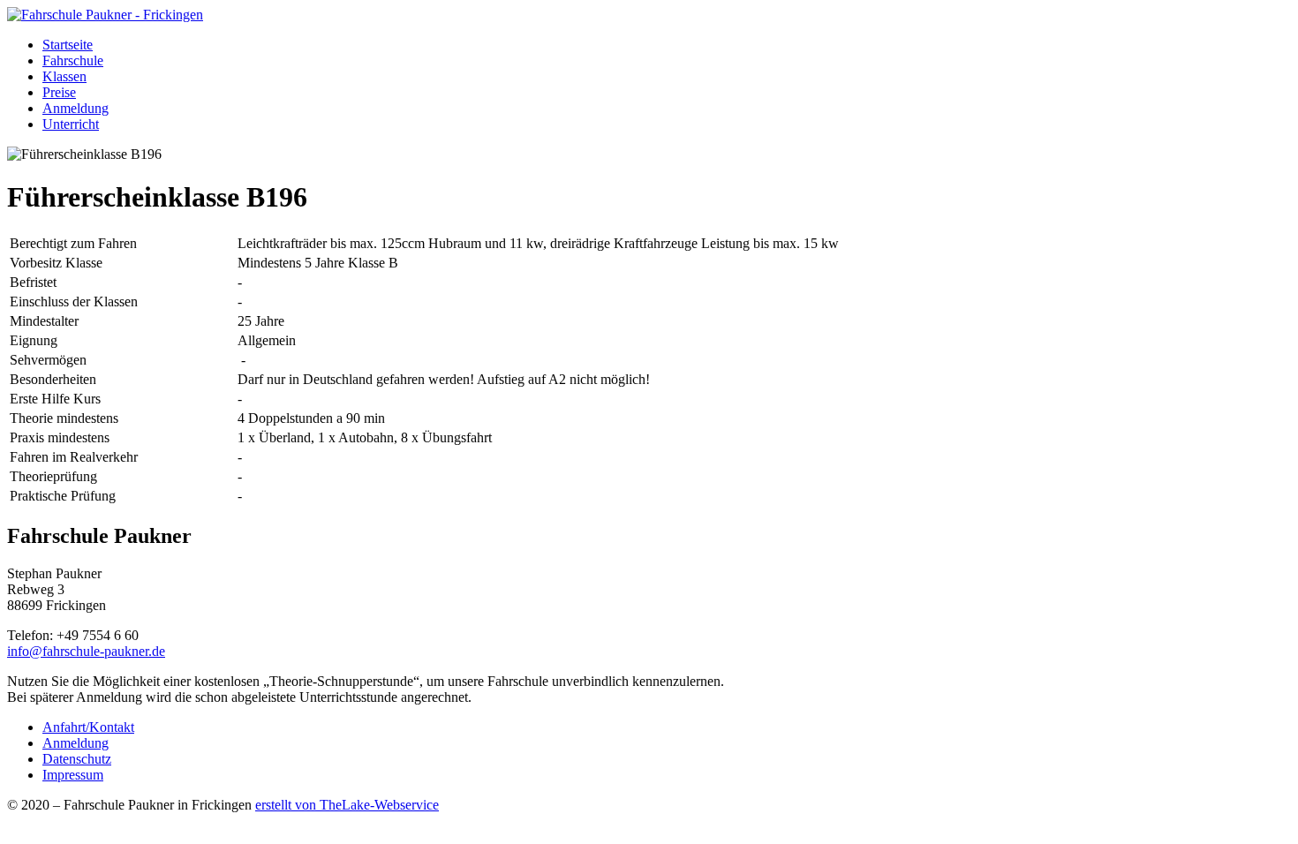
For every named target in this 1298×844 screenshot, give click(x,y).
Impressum (72, 774)
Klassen (64, 76)
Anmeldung (75, 108)
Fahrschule (72, 60)
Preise (59, 92)
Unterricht (70, 124)
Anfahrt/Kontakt (88, 727)
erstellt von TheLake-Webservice (347, 804)
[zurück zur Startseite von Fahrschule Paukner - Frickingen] (105, 14)
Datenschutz (76, 758)
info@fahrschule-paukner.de (86, 651)
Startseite (67, 44)
